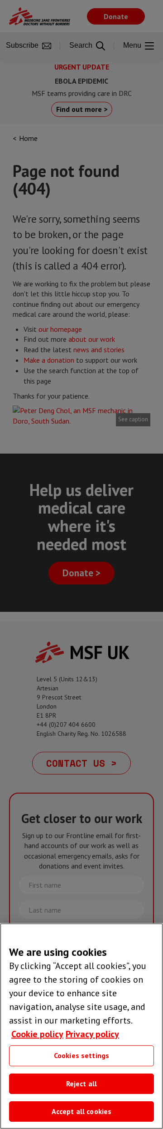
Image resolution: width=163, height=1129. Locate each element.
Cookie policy (37, 1034)
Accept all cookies (82, 1111)
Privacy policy (92, 1034)
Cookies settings (82, 1055)
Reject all (81, 1083)
